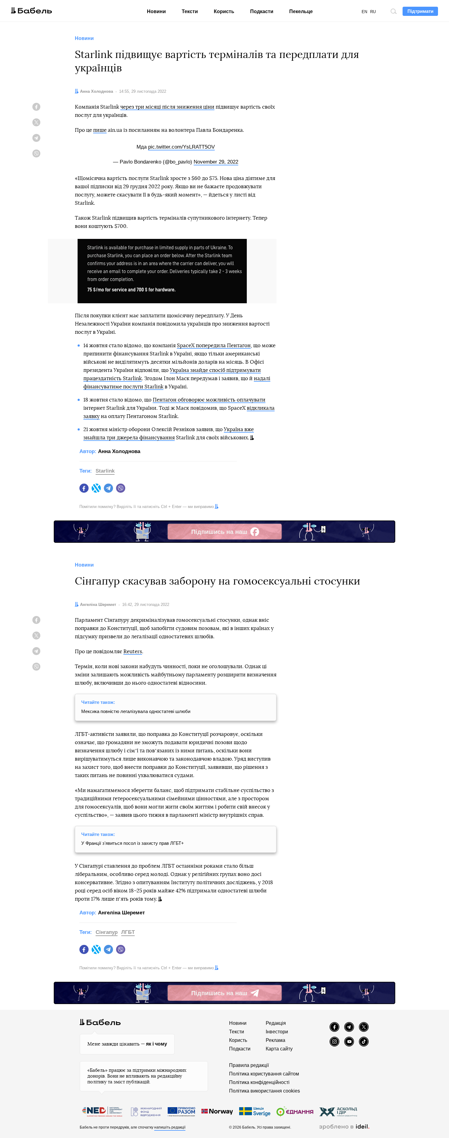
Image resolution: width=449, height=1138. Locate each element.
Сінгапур (107, 932)
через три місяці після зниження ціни (167, 107)
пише (100, 130)
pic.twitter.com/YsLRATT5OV (181, 147)
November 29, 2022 (216, 162)
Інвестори (277, 1031)
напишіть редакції (169, 1127)
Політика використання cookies (264, 1090)
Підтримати (420, 11)
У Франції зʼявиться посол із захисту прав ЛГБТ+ (132, 843)
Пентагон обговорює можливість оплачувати (209, 399)
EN (364, 11)
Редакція (276, 1023)
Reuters (132, 651)
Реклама (275, 1040)
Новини (156, 11)
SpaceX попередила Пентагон (214, 345)
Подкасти (261, 11)
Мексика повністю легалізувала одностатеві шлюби (135, 711)
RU (373, 11)
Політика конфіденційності (259, 1082)
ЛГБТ (128, 932)
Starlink (105, 471)
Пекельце (301, 11)
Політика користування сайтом (264, 1073)
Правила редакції (249, 1065)
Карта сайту (279, 1048)
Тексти (190, 11)
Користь (224, 11)
